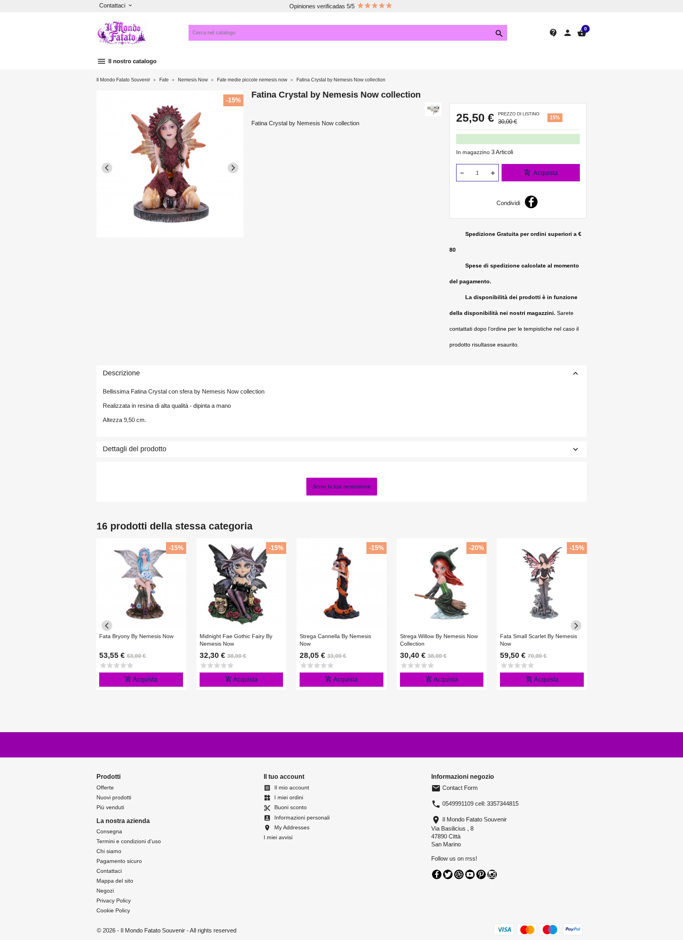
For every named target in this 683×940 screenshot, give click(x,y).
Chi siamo (108, 851)
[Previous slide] (107, 168)
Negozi (105, 890)
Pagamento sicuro (119, 861)
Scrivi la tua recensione (342, 486)
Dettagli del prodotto (341, 449)
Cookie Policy (113, 910)
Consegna (109, 831)
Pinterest (481, 874)
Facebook (436, 874)
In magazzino (473, 152)
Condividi (531, 202)
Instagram (492, 874)
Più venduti (110, 807)
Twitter (448, 874)
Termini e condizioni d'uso (128, 841)
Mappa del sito (114, 881)
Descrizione (341, 373)
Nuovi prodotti (113, 797)
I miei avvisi (278, 837)
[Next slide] (233, 168)
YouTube (470, 874)
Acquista (540, 173)
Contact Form (454, 787)
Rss (459, 874)
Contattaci (109, 871)
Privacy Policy (113, 900)
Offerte (105, 787)
